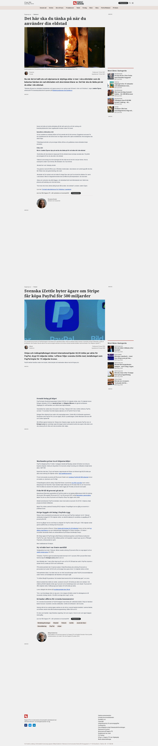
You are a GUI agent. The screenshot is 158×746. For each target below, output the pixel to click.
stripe (59, 626)
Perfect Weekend (105, 8)
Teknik (78, 8)
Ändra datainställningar (104, 739)
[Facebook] (25, 725)
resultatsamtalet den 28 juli (62, 589)
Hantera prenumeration (104, 715)
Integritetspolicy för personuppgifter (108, 723)
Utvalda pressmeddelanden (106, 717)
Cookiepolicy (102, 725)
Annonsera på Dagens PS (105, 731)
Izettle (71, 623)
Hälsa (97, 8)
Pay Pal (52, 626)
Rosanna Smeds (52, 199)
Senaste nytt (43, 8)
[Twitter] (30, 725)
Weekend (35, 14)
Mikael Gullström (52, 633)
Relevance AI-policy (104, 729)
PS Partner (101, 735)
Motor (91, 8)
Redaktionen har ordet (104, 733)
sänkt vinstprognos (42, 552)
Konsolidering (42, 626)
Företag (85, 8)
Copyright (101, 721)
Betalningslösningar (44, 623)
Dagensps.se (27, 14)
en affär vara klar (77, 483)
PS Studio (115, 8)
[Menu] (133, 3)
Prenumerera (123, 3)
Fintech (35, 287)
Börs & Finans (59, 8)
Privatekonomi (70, 8)
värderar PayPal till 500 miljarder (78, 477)
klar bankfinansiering (65, 473)
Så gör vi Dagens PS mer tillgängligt (108, 737)
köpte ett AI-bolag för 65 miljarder (68, 528)
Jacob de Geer (81, 623)
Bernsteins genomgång (83, 495)
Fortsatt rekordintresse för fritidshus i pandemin (56, 189)
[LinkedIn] (34, 725)
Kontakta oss (102, 719)
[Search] (130, 3)
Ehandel (55, 623)
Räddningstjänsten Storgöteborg (62, 90)
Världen (51, 8)
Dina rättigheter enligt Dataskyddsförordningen (111, 727)
